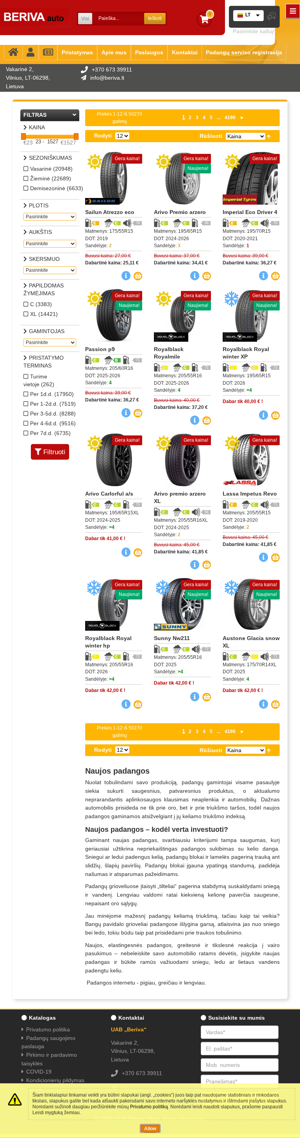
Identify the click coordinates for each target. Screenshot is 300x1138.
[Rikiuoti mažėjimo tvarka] (269, 136)
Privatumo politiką (149, 1106)
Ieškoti (155, 18)
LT (247, 15)
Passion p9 (100, 349)
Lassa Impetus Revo (250, 494)
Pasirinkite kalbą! (254, 31)
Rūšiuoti (211, 136)
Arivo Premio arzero (180, 212)
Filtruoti (54, 452)
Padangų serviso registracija (244, 52)
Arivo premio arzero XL (180, 497)
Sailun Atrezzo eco (109, 212)
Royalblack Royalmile (169, 353)
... (218, 117)
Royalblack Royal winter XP (246, 353)
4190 (230, 117)
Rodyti (103, 135)
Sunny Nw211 (172, 638)
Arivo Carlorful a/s (109, 494)
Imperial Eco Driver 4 (250, 212)
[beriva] (35, 17)
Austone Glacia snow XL (251, 642)
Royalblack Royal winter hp (108, 642)
